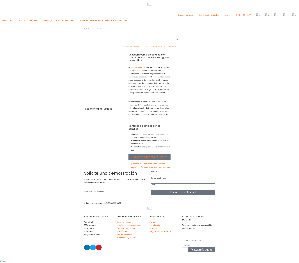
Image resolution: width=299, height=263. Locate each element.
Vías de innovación (124, 234)
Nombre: (154, 172)
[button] (8, 20)
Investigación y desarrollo (127, 238)
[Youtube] (99, 247)
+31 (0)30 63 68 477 (243, 15)
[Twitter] (93, 247)
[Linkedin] (87, 247)
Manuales (153, 222)
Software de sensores (184, 15)
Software (153, 228)
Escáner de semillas (131, 47)
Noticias (227, 15)
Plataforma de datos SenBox (128, 225)
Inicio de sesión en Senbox (208, 15)
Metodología (155, 225)
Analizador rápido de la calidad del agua (160, 47)
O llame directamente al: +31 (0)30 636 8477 (102, 203)
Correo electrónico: (158, 178)
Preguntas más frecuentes (160, 231)
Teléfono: (154, 184)
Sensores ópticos (124, 222)
